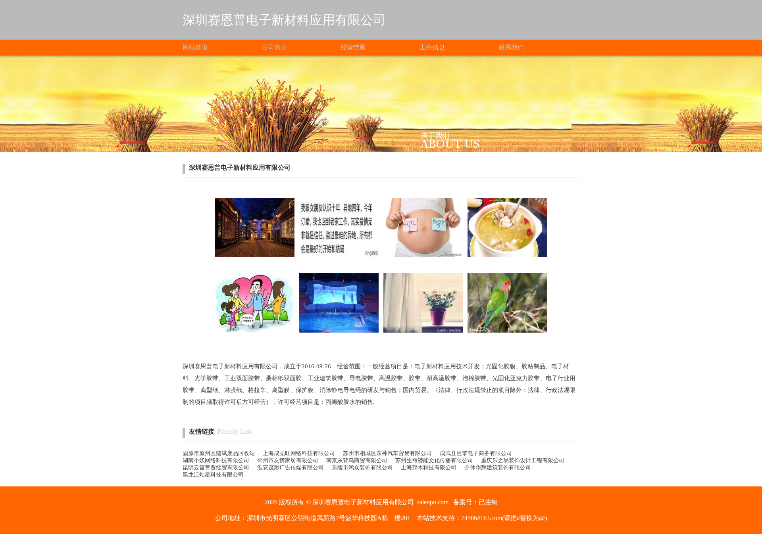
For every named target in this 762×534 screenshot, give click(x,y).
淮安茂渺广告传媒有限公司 (290, 468)
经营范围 (353, 47)
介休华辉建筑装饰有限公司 (497, 468)
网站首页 (195, 47)
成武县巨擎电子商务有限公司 (476, 453)
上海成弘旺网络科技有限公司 (299, 453)
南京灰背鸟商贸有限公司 (356, 460)
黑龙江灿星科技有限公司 (213, 475)
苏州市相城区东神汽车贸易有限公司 (387, 453)
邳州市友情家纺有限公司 (287, 460)
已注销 (488, 502)
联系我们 (511, 47)
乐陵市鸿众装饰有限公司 (362, 468)
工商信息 (432, 47)
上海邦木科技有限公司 (428, 468)
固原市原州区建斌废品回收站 (219, 453)
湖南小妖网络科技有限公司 (216, 460)
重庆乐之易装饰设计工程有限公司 (522, 460)
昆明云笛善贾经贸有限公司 (216, 468)
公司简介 (274, 47)
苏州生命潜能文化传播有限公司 (434, 460)
